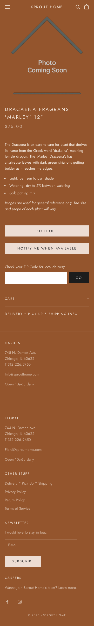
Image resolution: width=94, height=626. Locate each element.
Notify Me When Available (47, 248)
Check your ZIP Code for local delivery (35, 267)
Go (79, 277)
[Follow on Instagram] (19, 601)
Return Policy (15, 500)
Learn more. (67, 587)
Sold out (47, 231)
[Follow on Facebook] (7, 601)
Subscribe (23, 561)
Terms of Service (17, 508)
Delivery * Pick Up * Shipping (29, 483)
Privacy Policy (15, 491)
